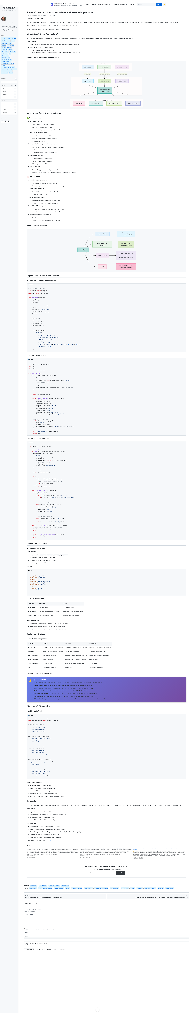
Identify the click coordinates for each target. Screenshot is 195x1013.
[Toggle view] (16, 79)
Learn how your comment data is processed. (55, 949)
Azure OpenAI (5, 63)
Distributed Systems (54, 885)
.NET (8, 38)
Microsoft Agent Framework (8, 67)
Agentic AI (12, 51)
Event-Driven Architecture (101, 888)
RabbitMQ (139, 888)
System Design (169, 888)
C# (15, 69)
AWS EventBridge (59, 888)
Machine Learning (6, 47)
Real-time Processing (150, 888)
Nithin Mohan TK (45, 15)
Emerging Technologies (104, 4)
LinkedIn (48, 840)
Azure (14, 38)
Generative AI (5, 55)
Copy (184, 288)
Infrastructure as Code (7, 71)
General (11, 72)
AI (9, 53)
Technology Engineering (120, 4)
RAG (10, 43)
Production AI (6, 41)
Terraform (4, 49)
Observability (5, 51)
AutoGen (4, 65)
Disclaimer (131, 4)
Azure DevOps (5, 69)
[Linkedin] (8, 122)
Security (12, 63)
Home (87, 4)
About (93, 4)
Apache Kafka (32, 888)
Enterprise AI (5, 72)
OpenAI (11, 69)
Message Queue (114, 888)
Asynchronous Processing (45, 888)
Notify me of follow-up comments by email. (36, 943)
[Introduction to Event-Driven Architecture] (53, 852)
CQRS (67, 888)
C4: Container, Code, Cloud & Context (65, 3)
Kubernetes (5, 53)
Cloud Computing (6, 61)
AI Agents (4, 43)
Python (4, 45)
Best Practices (42, 885)
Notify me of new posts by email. (33, 944)
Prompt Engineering (6, 59)
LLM (3, 38)
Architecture (10, 45)
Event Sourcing (88, 888)
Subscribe (120, 873)
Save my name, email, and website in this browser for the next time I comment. (42, 929)
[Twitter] (5, 122)
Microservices (65, 885)
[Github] (2, 122)
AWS (13, 41)
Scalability (160, 888)
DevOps (10, 49)
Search (159, 4)
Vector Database (6, 57)
